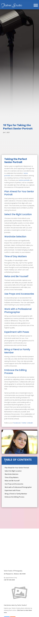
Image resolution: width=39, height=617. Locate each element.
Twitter (24, 423)
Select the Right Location (13, 471)
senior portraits (24, 180)
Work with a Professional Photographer (18, 487)
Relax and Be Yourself (12, 481)
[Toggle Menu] (36, 5)
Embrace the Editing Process (14, 497)
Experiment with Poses (12, 490)
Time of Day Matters (12, 477)
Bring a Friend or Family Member (16, 494)
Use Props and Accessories (14, 484)
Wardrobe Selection (11, 474)
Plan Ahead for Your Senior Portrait (17, 468)
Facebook (16, 423)
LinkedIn (30, 423)
